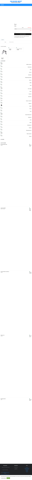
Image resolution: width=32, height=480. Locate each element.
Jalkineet (25, 36)
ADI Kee (2, 57)
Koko (23, 27)
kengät (20, 37)
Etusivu (27, 467)
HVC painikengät (19, 48)
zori (23, 37)
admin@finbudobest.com (6, 472)
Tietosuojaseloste (26, 468)
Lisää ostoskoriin (23, 34)
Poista (30, 30)
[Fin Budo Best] (16, 2)
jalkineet (18, 37)
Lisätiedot (2, 39)
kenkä (22, 37)
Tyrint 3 (10, 48)
